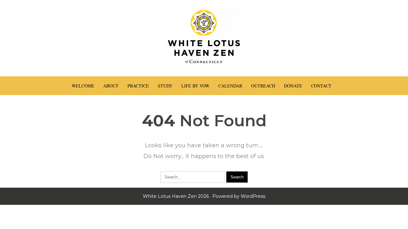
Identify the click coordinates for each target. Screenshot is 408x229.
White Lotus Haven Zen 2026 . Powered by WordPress (204, 196)
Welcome (83, 86)
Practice (138, 86)
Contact (321, 86)
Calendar (230, 86)
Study (165, 86)
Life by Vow (195, 86)
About (111, 86)
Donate (293, 86)
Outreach (263, 86)
